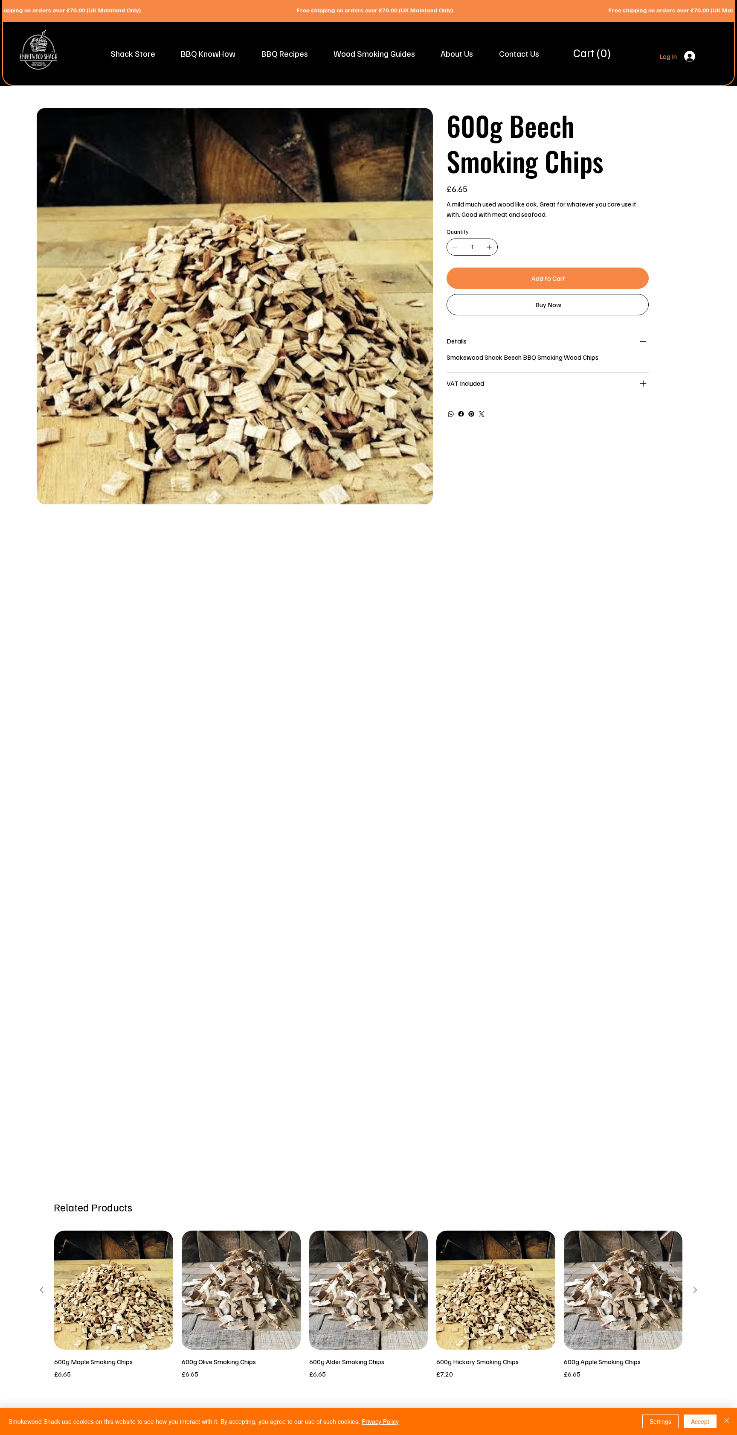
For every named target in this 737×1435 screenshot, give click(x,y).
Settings (660, 1421)
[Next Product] (695, 1290)
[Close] (727, 1421)
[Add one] (489, 247)
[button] (133, 53)
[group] (368, 1305)
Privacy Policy (380, 1421)
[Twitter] (481, 414)
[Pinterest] (471, 414)
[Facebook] (461, 414)
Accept (700, 1421)
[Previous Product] (42, 1290)
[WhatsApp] (451, 414)
